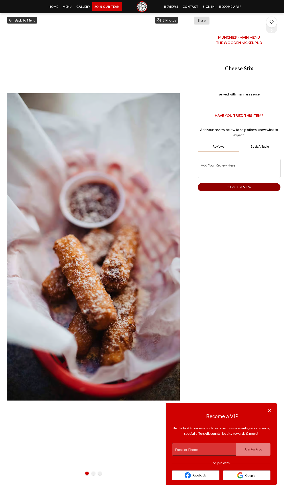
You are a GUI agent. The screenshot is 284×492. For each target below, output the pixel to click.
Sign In (209, 6)
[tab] (218, 146)
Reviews (171, 6)
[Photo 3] (100, 473)
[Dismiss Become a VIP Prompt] (269, 410)
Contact (190, 6)
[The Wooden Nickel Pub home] (142, 6)
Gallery (83, 6)
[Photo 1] (87, 473)
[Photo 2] (93, 473)
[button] (22, 20)
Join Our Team (107, 6)
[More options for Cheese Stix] (271, 22)
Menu (67, 6)
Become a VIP (230, 6)
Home (53, 6)
